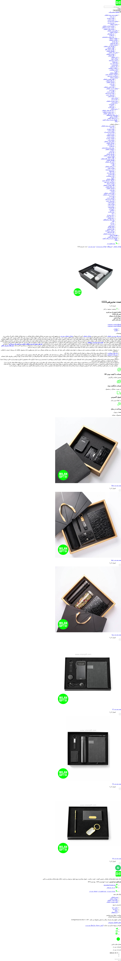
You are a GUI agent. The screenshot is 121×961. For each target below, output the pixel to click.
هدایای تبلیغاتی (117, 246)
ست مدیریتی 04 (116, 858)
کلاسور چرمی (110, 91)
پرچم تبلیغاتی (114, 109)
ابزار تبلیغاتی (114, 57)
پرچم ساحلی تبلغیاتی (108, 113)
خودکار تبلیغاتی (114, 32)
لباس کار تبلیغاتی (113, 52)
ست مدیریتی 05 (116, 784)
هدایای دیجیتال (114, 77)
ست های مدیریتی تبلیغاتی (114, 336)
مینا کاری (111, 105)
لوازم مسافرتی (113, 69)
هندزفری (112, 84)
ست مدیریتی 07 (116, 709)
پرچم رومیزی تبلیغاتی (108, 112)
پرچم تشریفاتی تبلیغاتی (108, 110)
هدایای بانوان (114, 59)
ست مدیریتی (110, 23)
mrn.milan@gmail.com (110, 885)
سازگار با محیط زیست (111, 74)
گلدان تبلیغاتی (110, 48)
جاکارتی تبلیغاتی (113, 40)
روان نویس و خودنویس (108, 37)
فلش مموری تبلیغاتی (108, 79)
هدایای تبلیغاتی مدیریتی (66, 336)
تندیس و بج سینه (113, 60)
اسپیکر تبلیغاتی (110, 82)
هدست (112, 85)
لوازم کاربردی (114, 63)
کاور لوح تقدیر (114, 43)
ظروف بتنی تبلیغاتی (109, 46)
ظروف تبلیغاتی (113, 44)
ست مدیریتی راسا (116, 560)
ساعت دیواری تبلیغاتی (108, 26)
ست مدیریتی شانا (116, 485)
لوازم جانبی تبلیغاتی (109, 87)
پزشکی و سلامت (113, 68)
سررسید (112, 16)
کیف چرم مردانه (109, 93)
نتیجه (119, 8)
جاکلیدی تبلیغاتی (113, 38)
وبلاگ (116, 121)
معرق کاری (111, 107)
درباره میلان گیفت (113, 118)
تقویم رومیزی (110, 18)
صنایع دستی (114, 102)
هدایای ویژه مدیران (101, 246)
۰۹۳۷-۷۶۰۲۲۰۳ (110, 887)
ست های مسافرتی (112, 353)
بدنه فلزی (111, 35)
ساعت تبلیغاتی (114, 24)
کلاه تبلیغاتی (111, 55)
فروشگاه (109, 246)
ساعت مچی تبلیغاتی (108, 29)
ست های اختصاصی (112, 354)
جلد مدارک (115, 41)
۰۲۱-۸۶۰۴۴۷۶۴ (93, 891)
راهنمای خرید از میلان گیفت (110, 120)
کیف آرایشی (111, 96)
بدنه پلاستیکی (110, 33)
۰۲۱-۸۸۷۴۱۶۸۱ (111, 243)
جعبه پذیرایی (114, 99)
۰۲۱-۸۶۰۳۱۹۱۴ (111, 891)
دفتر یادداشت (114, 66)
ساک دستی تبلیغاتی (112, 30)
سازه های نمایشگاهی (112, 115)
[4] (96, 297)
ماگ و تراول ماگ (109, 49)
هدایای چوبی (114, 98)
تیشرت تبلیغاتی (110, 54)
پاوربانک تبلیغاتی (110, 80)
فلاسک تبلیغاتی (110, 51)
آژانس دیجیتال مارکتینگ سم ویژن (94, 925)
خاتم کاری (111, 104)
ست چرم (111, 90)
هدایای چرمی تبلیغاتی (112, 88)
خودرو (116, 71)
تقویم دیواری (111, 19)
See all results (117, 10)
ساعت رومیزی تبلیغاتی (108, 27)
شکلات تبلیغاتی (113, 73)
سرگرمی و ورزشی (112, 76)
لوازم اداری (115, 65)
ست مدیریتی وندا (116, 634)
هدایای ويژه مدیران (112, 21)
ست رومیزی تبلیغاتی (112, 101)
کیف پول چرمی (110, 94)
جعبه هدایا (115, 62)
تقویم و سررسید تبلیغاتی (111, 15)
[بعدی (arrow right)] (118, 960)
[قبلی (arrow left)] (120, 960)
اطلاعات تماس (114, 116)
